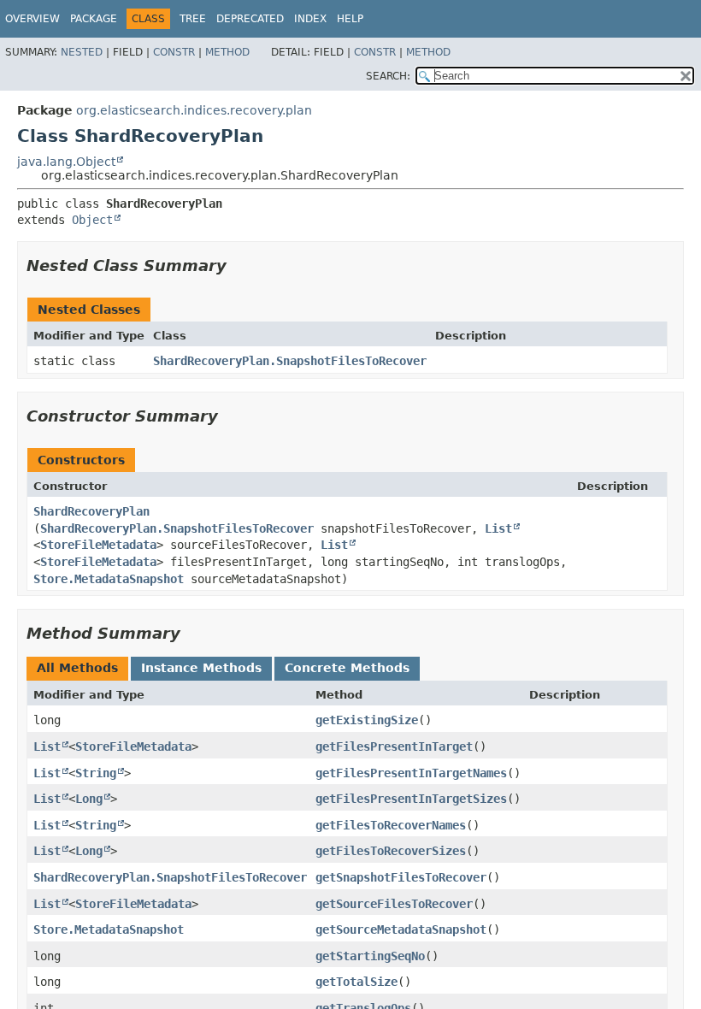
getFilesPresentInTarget (394, 746)
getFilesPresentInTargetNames (411, 773)
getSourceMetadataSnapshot (400, 929)
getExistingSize (366, 720)
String (95, 773)
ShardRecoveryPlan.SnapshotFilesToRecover (290, 361)
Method (227, 52)
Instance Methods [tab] (201, 668)
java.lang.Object (66, 161)
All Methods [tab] (77, 668)
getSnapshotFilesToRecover (400, 877)
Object (92, 220)
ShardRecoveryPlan (91, 511)
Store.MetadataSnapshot (108, 579)
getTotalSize (356, 981)
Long (89, 798)
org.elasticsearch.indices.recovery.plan (194, 110)
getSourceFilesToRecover (394, 904)
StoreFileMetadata (98, 545)
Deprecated (250, 19)
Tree (193, 19)
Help (350, 19)
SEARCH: (388, 76)
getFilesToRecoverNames (390, 825)
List (498, 528)
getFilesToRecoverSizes (390, 851)
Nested (82, 52)
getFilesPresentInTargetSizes (411, 798)
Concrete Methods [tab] (347, 668)
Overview (32, 19)
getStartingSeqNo (370, 956)
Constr (174, 52)
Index (310, 19)
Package (93, 19)
